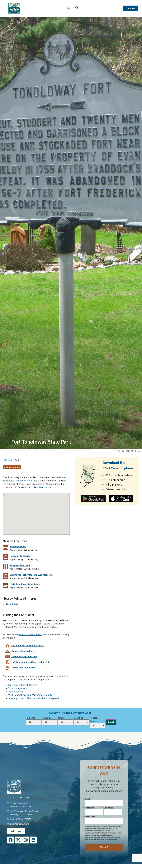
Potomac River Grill (20, 565)
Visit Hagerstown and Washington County (30, 695)
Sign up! (104, 847)
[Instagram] (25, 840)
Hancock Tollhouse (20, 556)
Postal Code (90, 816)
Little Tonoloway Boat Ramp (25, 584)
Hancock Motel (18, 546)
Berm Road (12, 604)
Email (87, 799)
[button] (68, 8)
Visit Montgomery (17, 688)
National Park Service (30, 634)
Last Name (108, 808)
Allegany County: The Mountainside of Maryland (33, 698)
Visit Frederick (15, 691)
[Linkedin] (33, 840)
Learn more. (45, 487)
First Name (89, 808)
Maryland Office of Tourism (22, 685)
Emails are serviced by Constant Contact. (103, 839)
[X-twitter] (18, 840)
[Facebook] (10, 840)
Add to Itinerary (11, 467)
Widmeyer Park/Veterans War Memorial (31, 574)
